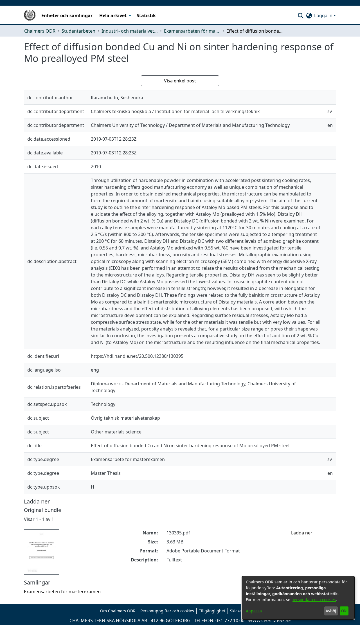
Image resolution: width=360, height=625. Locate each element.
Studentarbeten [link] (78, 31)
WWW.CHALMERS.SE (269, 620)
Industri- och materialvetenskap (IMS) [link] (130, 31)
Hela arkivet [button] (113, 15)
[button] (300, 15)
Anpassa (254, 610)
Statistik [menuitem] (146, 15)
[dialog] (298, 597)
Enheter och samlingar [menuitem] (67, 15)
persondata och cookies (313, 599)
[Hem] (30, 15)
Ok (344, 610)
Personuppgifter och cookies (167, 610)
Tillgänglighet (212, 610)
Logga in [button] (324, 15)
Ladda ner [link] (301, 533)
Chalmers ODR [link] (39, 31)
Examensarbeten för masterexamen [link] (192, 31)
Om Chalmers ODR (118, 610)
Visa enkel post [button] (180, 81)
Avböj (331, 610)
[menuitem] (114, 15)
